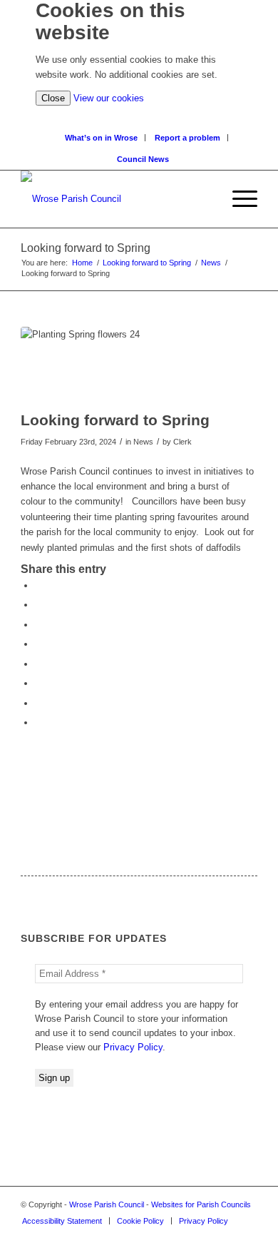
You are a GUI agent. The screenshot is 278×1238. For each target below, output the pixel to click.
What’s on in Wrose (101, 137)
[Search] (211, 199)
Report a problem (187, 137)
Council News (143, 159)
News (211, 262)
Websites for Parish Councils (201, 1204)
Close (53, 98)
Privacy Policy (133, 1047)
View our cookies (108, 98)
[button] (237, 199)
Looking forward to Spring (147, 262)
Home (82, 262)
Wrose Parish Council (106, 1204)
